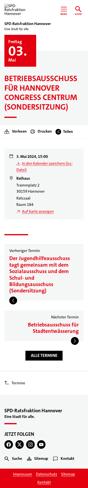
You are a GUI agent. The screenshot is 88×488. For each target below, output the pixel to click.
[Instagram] (30, 444)
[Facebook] (8, 444)
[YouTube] (41, 444)
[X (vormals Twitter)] (19, 444)
